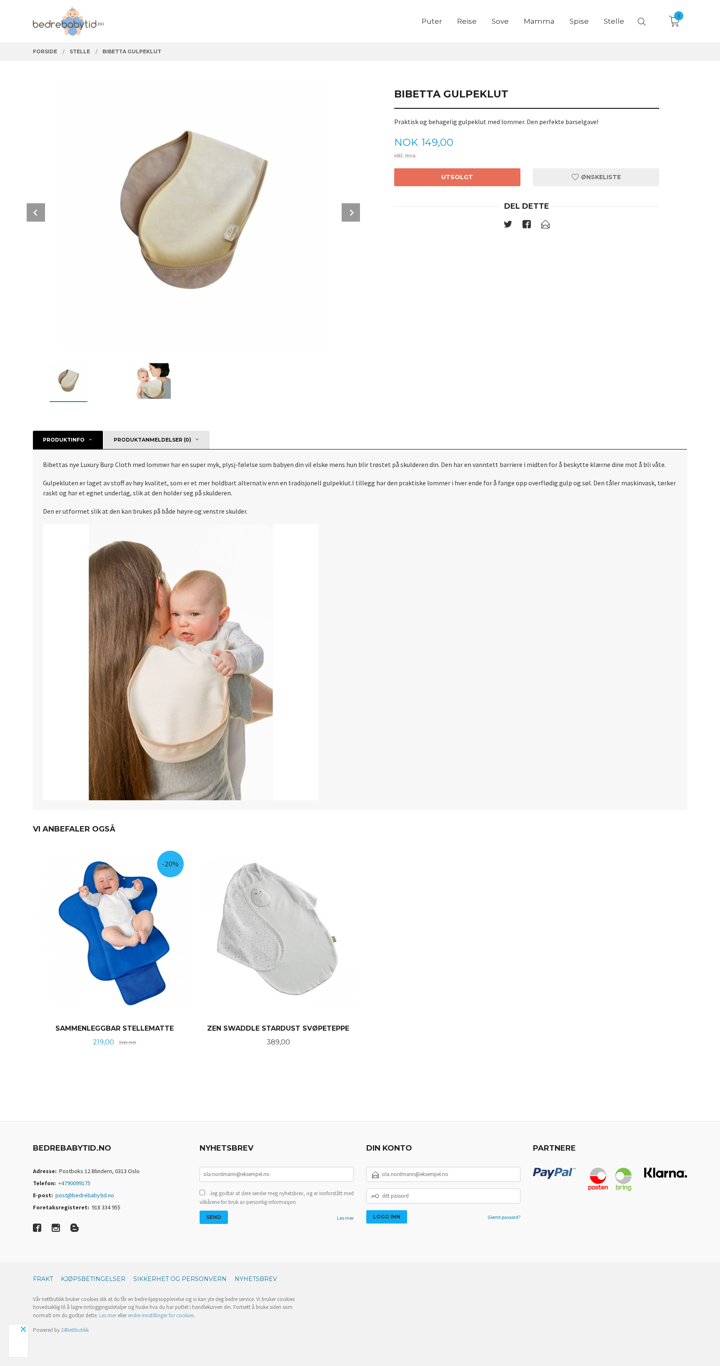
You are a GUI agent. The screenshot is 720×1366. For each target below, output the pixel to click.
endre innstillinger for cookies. (161, 1315)
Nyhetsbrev (256, 1279)
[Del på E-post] (545, 225)
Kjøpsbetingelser (93, 1279)
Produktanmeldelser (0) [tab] (152, 440)
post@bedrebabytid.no (84, 1195)
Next (351, 212)
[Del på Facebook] (526, 225)
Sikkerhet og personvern (180, 1279)
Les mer (345, 1218)
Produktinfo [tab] (64, 440)
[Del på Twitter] (507, 225)
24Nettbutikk (75, 1330)
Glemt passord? (504, 1217)
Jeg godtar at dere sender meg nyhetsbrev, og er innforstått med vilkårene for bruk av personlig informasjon (277, 1198)
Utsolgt (457, 177)
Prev (36, 212)
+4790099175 (74, 1183)
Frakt (43, 1279)
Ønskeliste (600, 177)
